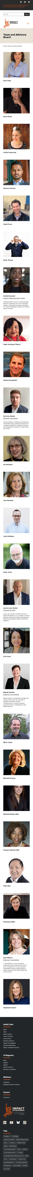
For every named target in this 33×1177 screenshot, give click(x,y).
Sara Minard (7, 957)
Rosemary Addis (9, 922)
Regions (5, 1062)
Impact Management (9, 1162)
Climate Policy (21, 1159)
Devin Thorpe (8, 260)
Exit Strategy (15, 1136)
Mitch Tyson (7, 742)
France (5, 1159)
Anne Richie (7, 116)
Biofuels (25, 1165)
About (5, 1029)
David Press (7, 224)
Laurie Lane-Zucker (10, 608)
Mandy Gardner (9, 692)
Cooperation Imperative (21, 1162)
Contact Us (6, 1097)
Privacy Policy (7, 1038)
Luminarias (6, 1082)
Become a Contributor (9, 1069)
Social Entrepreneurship (9, 1152)
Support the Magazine (9, 1043)
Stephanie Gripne (9, 1007)
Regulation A (7, 1136)
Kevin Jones (7, 572)
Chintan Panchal (9, 188)
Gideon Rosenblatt (10, 380)
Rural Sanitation (17, 1165)
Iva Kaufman (8, 464)
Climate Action (12, 1159)
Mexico (5, 1142)
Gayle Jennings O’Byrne (11, 344)
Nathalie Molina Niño (11, 814)
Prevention (12, 1142)
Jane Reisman (8, 500)
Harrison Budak (9, 416)
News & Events (7, 1034)
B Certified (20, 1152)
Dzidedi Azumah (9, 296)
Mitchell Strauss (9, 778)
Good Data (6, 1168)
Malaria (6, 1146)
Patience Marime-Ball (11, 850)
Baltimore (25, 1149)
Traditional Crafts (21, 1142)
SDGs (5, 1060)
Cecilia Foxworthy (9, 152)
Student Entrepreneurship (22, 1139)
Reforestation (13, 1146)
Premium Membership (9, 1045)
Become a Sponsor (8, 1040)
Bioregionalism (7, 1165)
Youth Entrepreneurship (9, 1149)
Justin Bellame (8, 536)
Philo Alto (7, 886)
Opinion (5, 1065)
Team (4, 1032)
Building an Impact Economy (11, 1084)
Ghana (19, 1149)
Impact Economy (8, 1067)
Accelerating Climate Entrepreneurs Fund (13, 1155)
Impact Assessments (9, 1139)
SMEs (26, 1155)
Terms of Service (8, 1036)
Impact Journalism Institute (11, 1047)
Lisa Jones (7, 656)
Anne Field (7, 80)
